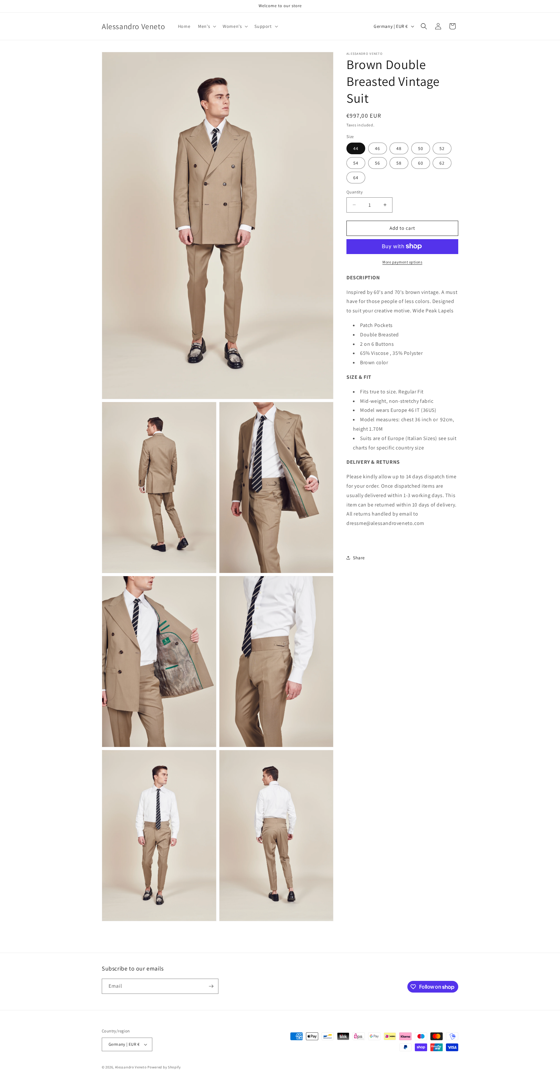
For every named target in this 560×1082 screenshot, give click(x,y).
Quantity (354, 192)
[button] (206, 26)
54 (355, 163)
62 (442, 163)
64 (355, 177)
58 (399, 163)
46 (377, 148)
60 (420, 163)
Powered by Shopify (164, 1067)
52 (442, 148)
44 (355, 148)
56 (377, 163)
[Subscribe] (211, 986)
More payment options (402, 261)
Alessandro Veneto (131, 1067)
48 (399, 148)
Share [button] (359, 558)
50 (420, 148)
